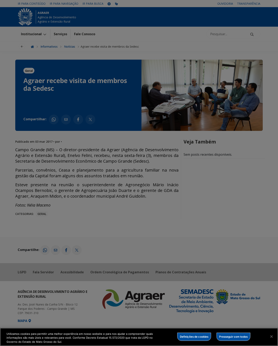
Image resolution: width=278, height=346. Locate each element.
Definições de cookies (194, 336)
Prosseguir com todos (233, 336)
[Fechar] (271, 336)
